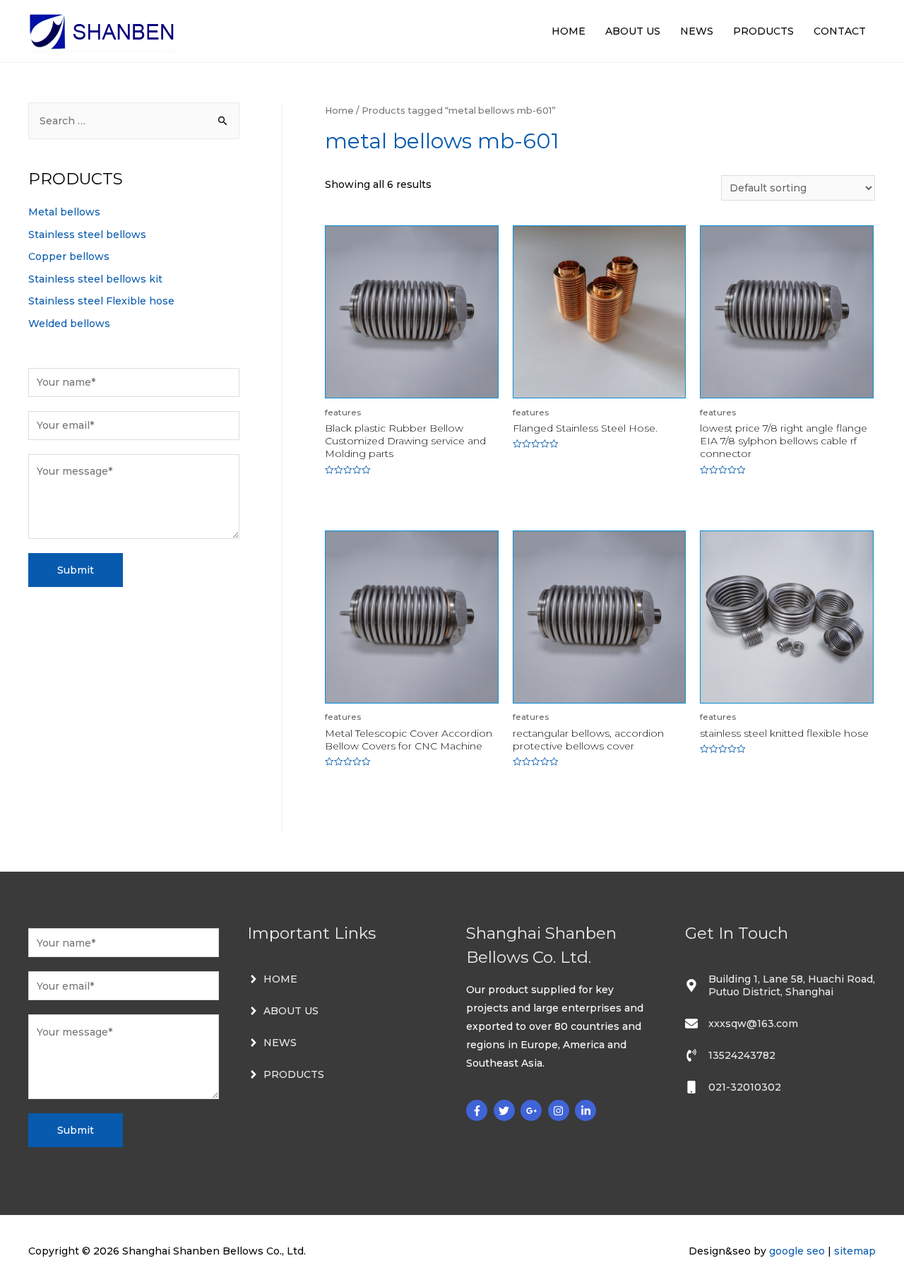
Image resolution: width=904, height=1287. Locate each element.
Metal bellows (64, 212)
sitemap (855, 1251)
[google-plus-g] (533, 1110)
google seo (797, 1251)
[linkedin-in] (587, 1110)
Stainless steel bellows (87, 234)
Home (339, 110)
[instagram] (560, 1110)
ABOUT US (632, 31)
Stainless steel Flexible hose (101, 301)
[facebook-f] (478, 1110)
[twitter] (506, 1110)
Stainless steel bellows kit (95, 279)
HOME (568, 31)
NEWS (696, 31)
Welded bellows (69, 323)
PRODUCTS (763, 31)
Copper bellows (68, 256)
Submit (75, 570)
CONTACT (840, 31)
